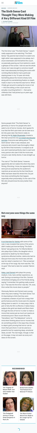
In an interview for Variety (10, 242)
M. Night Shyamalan (18, 135)
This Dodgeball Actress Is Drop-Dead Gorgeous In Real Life (9, 416)
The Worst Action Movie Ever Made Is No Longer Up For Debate (26, 417)
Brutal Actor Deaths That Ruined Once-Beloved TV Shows (26, 390)
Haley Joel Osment (8, 272)
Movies (3, 8)
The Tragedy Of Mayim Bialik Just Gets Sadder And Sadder (9, 391)
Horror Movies (12, 8)
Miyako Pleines (7, 21)
